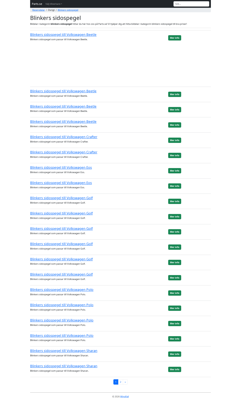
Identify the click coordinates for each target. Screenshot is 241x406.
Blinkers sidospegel (68, 10)
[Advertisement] (120, 64)
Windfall (124, 396)
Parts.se (37, 4)
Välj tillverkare (52, 3)
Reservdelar (38, 10)
